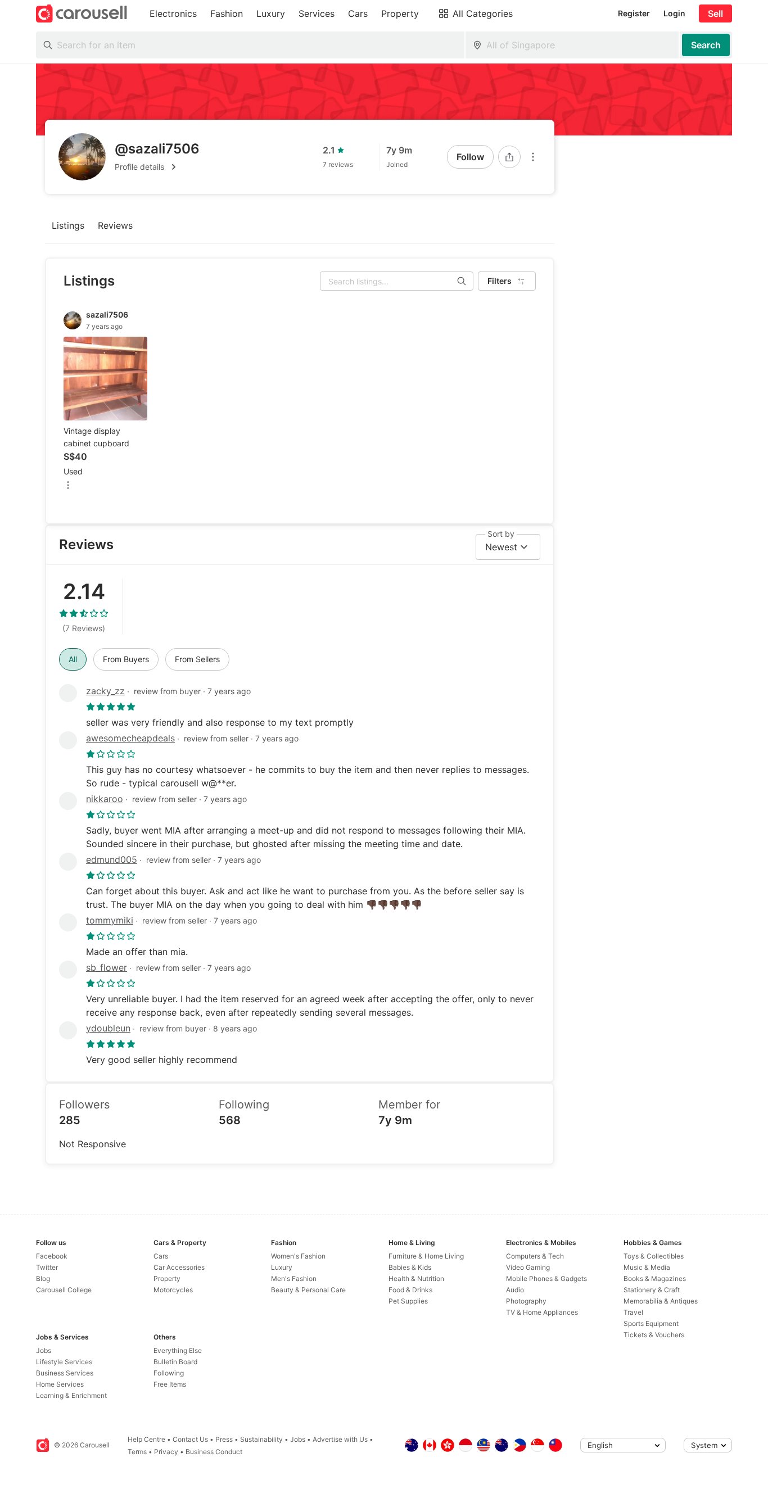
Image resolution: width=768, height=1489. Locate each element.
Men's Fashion (294, 1278)
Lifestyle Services (64, 1361)
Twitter (47, 1267)
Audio (515, 1290)
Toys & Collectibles (654, 1256)
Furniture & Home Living (426, 1256)
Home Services (60, 1384)
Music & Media (647, 1267)
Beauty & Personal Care (308, 1290)
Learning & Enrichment (71, 1395)
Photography (526, 1301)
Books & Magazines (655, 1278)
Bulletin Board (175, 1361)
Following (168, 1373)
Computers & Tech (535, 1256)
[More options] (533, 157)
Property (166, 1278)
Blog (43, 1278)
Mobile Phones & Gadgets (546, 1278)
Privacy (166, 1451)
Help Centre (146, 1439)
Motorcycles (173, 1290)
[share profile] (509, 157)
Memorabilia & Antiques (661, 1301)
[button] (157, 167)
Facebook (51, 1256)
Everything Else (177, 1350)
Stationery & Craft (652, 1290)
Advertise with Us (340, 1439)
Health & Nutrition (416, 1278)
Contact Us (190, 1439)
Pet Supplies (408, 1301)
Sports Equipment (651, 1323)
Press (224, 1439)
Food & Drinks (410, 1290)
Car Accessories (179, 1267)
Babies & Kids (409, 1267)
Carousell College (64, 1290)
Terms (137, 1451)
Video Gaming (528, 1267)
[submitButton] (706, 45)
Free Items (169, 1384)
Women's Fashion (298, 1256)
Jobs (43, 1350)
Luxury (281, 1267)
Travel (633, 1312)
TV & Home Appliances (542, 1312)
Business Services (64, 1373)
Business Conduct (214, 1451)
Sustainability (261, 1439)
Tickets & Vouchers (654, 1334)
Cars (160, 1256)
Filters (499, 281)
